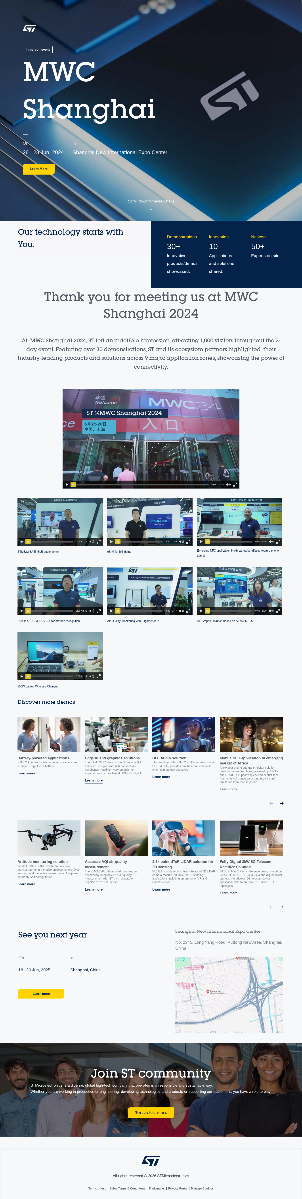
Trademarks (157, 1188)
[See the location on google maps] (229, 995)
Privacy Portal (177, 1188)
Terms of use (97, 1188)
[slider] (73, 484)
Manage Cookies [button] (202, 1188)
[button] (66, 484)
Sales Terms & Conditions (127, 1188)
